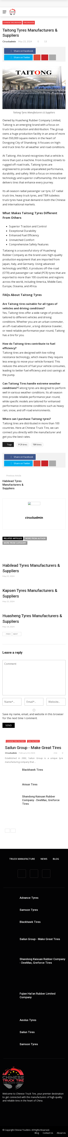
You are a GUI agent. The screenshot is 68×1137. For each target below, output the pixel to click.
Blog (56, 858)
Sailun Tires (27, 1032)
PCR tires (22, 444)
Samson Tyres (29, 909)
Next (15, 634)
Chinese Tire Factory (16, 741)
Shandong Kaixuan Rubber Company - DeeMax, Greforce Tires (41, 800)
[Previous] (7, 831)
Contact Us (48, 1133)
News (44, 858)
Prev (8, 634)
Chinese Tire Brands (12, 22)
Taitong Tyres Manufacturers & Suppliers (31, 3)
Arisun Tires (29, 784)
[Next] (13, 831)
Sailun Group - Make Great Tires (33, 747)
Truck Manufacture (22, 858)
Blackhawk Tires (32, 769)
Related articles (13, 538)
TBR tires (37, 444)
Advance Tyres (29, 897)
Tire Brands (28, 22)
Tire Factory (33, 741)
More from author (35, 538)
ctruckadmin (9, 41)
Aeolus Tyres (28, 1020)
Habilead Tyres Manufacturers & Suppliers (12, 484)
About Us (61, 1133)
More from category (15, 543)
